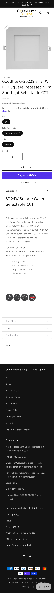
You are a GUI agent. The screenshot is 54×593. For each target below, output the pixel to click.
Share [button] (7, 345)
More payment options (27, 182)
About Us (10, 423)
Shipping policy (28, 587)
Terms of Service (13, 416)
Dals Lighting (12, 514)
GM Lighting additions (16, 538)
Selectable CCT (12, 133)
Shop (8, 377)
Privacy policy (27, 582)
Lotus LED (10, 520)
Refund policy (14, 582)
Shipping (5, 103)
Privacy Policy (12, 410)
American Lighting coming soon (21, 532)
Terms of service (41, 582)
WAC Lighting (12, 526)
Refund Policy (12, 403)
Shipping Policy (13, 397)
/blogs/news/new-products (19, 545)
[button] (6, 13)
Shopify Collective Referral (18, 429)
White (8, 144)
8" (6, 122)
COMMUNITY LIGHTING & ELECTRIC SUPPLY (30, 579)
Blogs (8, 384)
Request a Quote (13, 390)
